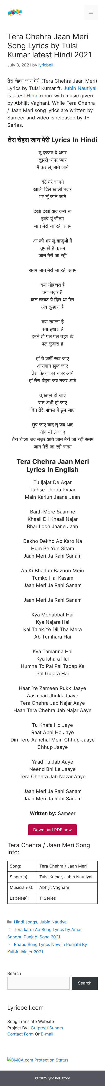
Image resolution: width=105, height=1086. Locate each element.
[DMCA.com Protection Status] (37, 1060)
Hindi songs (25, 922)
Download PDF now (52, 829)
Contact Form (20, 1034)
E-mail (47, 1034)
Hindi (33, 96)
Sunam (55, 1027)
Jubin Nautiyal (79, 88)
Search (14, 973)
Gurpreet (39, 1027)
